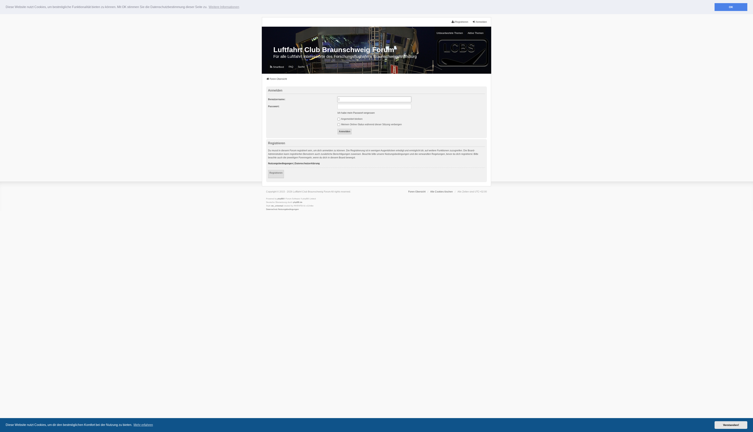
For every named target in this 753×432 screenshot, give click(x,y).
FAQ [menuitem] (291, 66)
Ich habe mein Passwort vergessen (356, 113)
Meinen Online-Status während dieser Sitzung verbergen (371, 124)
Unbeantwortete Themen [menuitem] (450, 33)
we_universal (277, 206)
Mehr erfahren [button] (143, 425)
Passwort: (273, 106)
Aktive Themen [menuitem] (476, 33)
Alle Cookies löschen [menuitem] (441, 191)
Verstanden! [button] (731, 425)
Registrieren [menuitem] (461, 22)
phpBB (280, 199)
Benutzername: (276, 99)
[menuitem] (276, 67)
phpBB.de (297, 202)
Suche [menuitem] (301, 66)
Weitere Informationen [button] (224, 7)
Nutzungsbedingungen (280, 163)
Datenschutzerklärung (307, 163)
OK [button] (731, 7)
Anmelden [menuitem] (481, 22)
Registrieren (276, 173)
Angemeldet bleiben (352, 119)
